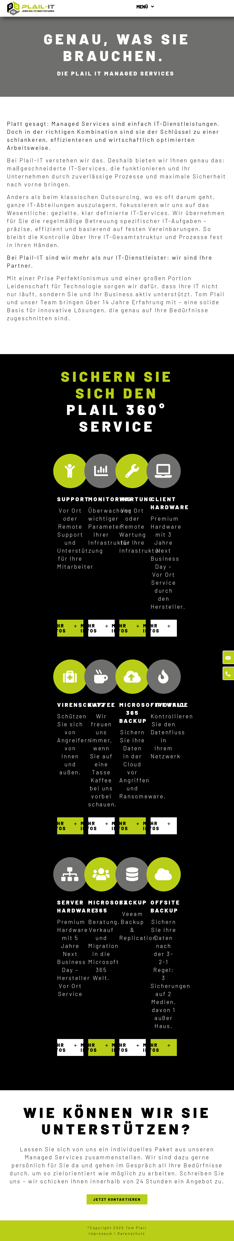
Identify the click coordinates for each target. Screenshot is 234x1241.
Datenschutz (131, 1233)
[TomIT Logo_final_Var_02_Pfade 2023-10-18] (31, 3)
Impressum (101, 1233)
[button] (70, 628)
